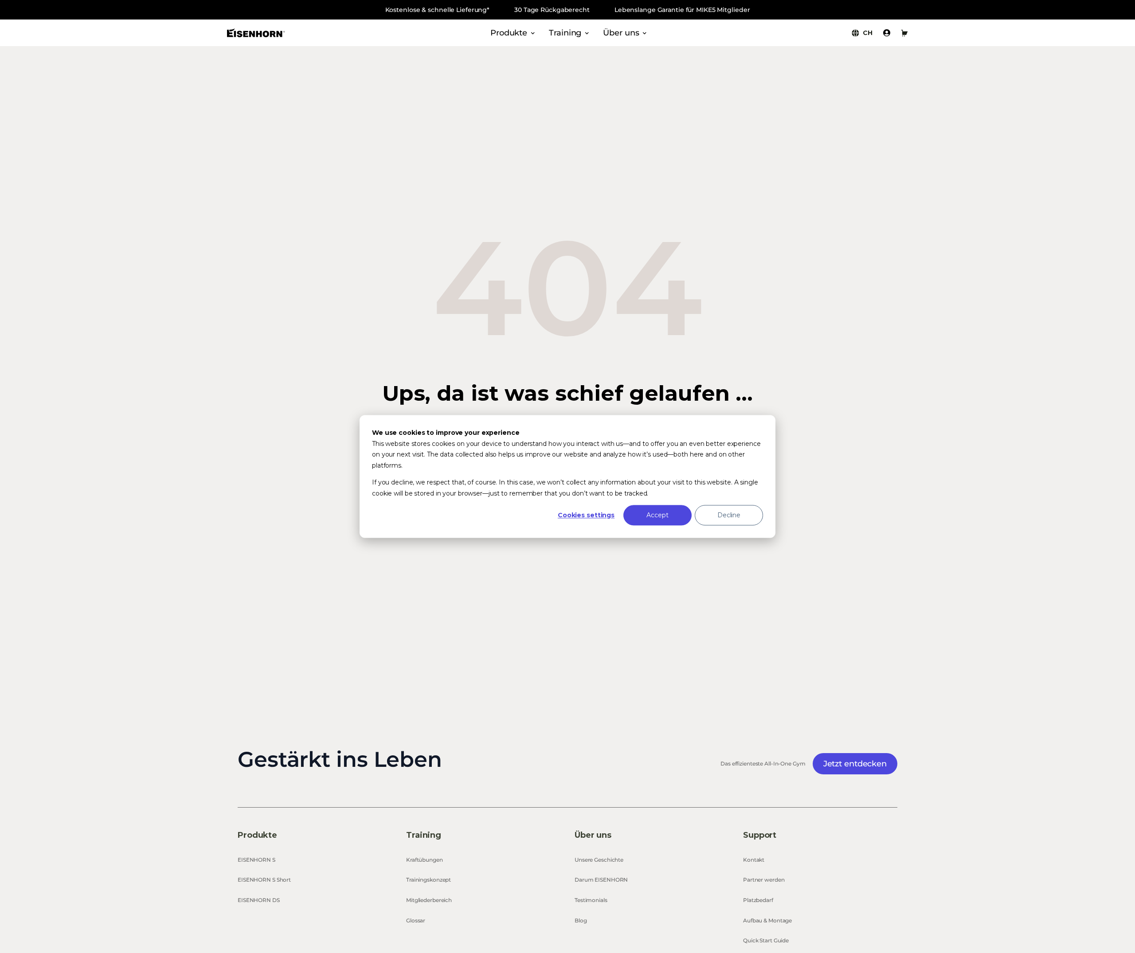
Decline (728, 515)
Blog (581, 920)
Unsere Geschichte (599, 859)
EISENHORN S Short (264, 879)
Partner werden (764, 879)
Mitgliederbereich (429, 900)
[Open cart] (904, 32)
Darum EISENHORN (601, 879)
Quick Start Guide (766, 940)
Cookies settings (586, 515)
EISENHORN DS (259, 900)
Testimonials (591, 900)
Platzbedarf (758, 900)
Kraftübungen (424, 859)
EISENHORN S (256, 859)
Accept (657, 515)
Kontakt (753, 859)
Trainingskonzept (428, 879)
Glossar (415, 920)
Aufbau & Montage (767, 920)
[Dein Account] (886, 32)
